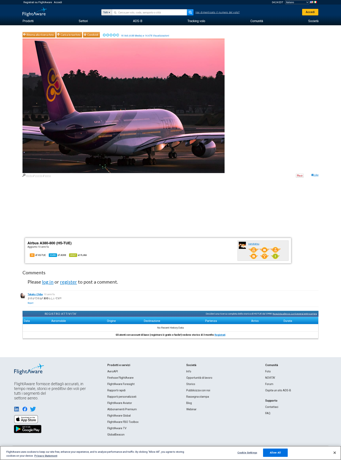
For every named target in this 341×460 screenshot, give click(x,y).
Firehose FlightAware (120, 377)
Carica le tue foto (71, 34)
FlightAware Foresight (121, 384)
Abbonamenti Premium (122, 409)
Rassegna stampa (197, 396)
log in (47, 282)
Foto (268, 371)
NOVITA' (270, 377)
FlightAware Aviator (119, 403)
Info (188, 371)
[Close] (334, 452)
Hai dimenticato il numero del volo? (218, 12)
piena (48, 175)
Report (30, 303)
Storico (190, 384)
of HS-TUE (38, 255)
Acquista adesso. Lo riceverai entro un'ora (295, 313)
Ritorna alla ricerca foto (40, 34)
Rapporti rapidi (116, 390)
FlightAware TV (116, 428)
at (78, 255)
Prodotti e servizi (118, 365)
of (58, 255)
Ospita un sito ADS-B (278, 390)
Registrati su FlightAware (37, 2)
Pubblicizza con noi (198, 390)
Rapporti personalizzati (121, 396)
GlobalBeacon (116, 434)
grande (39, 175)
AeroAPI (112, 371)
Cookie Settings (247, 452)
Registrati (220, 335)
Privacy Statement (45, 455)
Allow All (275, 452)
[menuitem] (28, 21)
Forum (269, 384)
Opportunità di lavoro (199, 377)
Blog (189, 403)
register (68, 282)
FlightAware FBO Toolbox (123, 421)
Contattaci (271, 406)
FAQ (267, 413)
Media (29, 175)
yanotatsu (253, 244)
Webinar (191, 409)
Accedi (58, 2)
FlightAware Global (119, 415)
